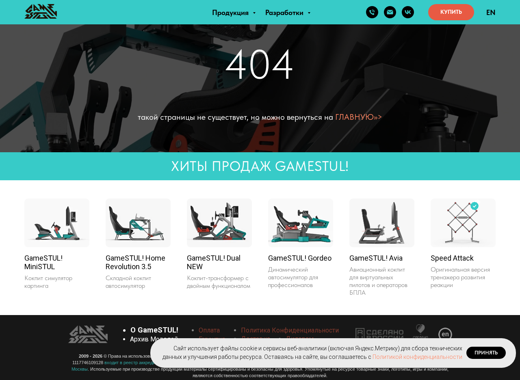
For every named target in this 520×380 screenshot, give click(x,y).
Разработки (285, 12)
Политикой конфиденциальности (417, 357)
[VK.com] (408, 12)
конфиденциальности (305, 330)
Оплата (209, 330)
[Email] (390, 12)
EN (491, 12)
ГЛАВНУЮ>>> (358, 117)
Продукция (231, 12)
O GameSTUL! (154, 330)
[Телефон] (372, 12)
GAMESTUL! (310, 166)
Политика (255, 330)
